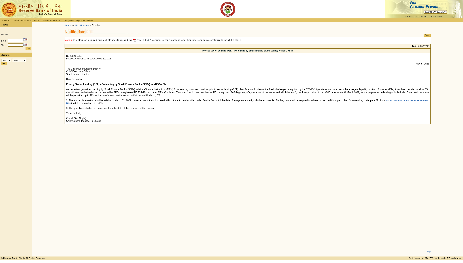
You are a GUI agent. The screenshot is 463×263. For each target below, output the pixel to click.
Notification (82, 25)
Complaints (69, 20)
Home (68, 25)
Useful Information (22, 20)
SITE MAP (409, 16)
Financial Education (51, 20)
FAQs (36, 20)
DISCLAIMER (436, 16)
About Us (6, 20)
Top (429, 251)
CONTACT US (422, 16)
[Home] (31, 17)
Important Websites (84, 20)
